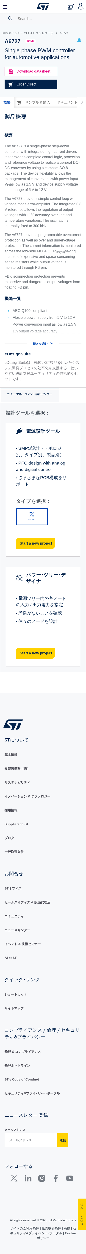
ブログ (9, 838)
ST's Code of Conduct (22, 1079)
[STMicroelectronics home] (43, 6)
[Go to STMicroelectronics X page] (15, 1179)
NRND (30, 41)
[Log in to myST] (81, 6)
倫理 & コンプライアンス (23, 1051)
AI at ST (11, 958)
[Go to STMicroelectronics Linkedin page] (28, 1179)
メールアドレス (15, 1129)
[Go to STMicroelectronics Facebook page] (55, 1179)
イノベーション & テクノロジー (27, 796)
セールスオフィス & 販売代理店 (27, 902)
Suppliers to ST (17, 824)
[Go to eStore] (71, 7)
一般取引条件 (14, 852)
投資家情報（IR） (17, 768)
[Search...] (10, 18)
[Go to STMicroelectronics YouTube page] (69, 1179)
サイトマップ (14, 1008)
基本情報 (11, 754)
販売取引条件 (51, 1228)
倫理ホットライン (17, 1065)
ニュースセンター (17, 930)
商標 (67, 1228)
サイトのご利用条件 (25, 1228)
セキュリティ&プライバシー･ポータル (32, 1093)
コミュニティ (14, 916)
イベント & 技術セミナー (23, 944)
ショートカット (16, 994)
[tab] (7, 102)
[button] (5, 6)
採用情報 (11, 810)
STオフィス (13, 888)
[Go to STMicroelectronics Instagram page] (41, 1179)
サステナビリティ (17, 782)
